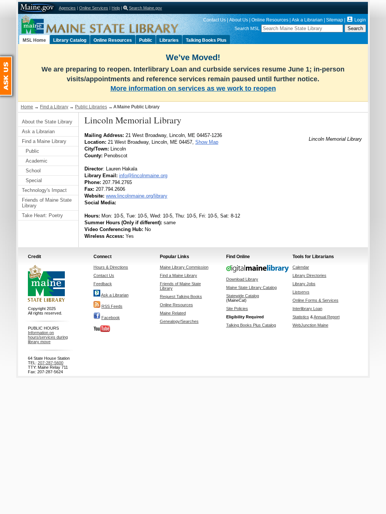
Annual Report (327, 317)
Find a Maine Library (44, 141)
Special (34, 180)
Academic (36, 161)
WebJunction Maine (310, 325)
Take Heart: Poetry (42, 215)
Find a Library (54, 106)
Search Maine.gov (145, 8)
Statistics (301, 317)
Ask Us (11, 59)
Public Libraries (91, 106)
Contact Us (214, 20)
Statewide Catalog (242, 295)
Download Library (242, 279)
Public (145, 40)
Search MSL (247, 28)
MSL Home (34, 40)
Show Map (206, 142)
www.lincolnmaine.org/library (136, 196)
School (33, 170)
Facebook (110, 317)
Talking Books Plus (206, 40)
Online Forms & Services (316, 300)
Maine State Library (116, 24)
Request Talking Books (181, 296)
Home (27, 106)
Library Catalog (69, 40)
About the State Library (47, 122)
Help (116, 8)
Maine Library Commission (184, 267)
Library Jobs (304, 283)
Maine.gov (37, 8)
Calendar (301, 267)
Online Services (93, 8)
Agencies (67, 8)
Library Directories (309, 275)
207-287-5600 (50, 362)
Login (360, 20)
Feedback (102, 283)
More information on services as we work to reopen (193, 88)
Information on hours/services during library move (48, 337)
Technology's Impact (44, 190)
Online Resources (269, 20)
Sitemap (334, 20)
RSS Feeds (112, 306)
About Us (238, 20)
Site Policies (237, 308)
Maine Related (173, 313)
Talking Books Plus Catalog (251, 325)
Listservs (301, 292)
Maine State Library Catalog (251, 287)
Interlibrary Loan (307, 308)
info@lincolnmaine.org (143, 175)
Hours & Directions (110, 267)
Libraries (169, 40)
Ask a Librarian (307, 20)
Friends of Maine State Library (47, 202)
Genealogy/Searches (179, 321)
